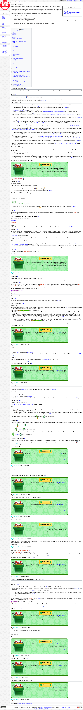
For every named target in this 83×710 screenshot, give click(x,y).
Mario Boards (4, 41)
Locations (3, 18)
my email (60, 167)
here (30, 12)
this (18, 121)
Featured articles (4, 28)
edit (25, 88)
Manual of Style (24, 389)
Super (39, 188)
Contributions (70, 0)
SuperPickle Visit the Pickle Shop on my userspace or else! (34, 106)
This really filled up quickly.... (69, 15)
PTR (46, 586)
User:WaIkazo (13, 222)
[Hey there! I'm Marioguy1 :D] (13, 178)
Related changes (4, 46)
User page (13, 1)
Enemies (3, 22)
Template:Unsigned (34, 20)
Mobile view (46, 708)
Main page (3, 27)
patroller (29, 10)
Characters (3, 17)
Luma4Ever (29, 352)
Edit (23, 1)
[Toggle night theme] (59, 0)
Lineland (39, 311)
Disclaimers (41, 708)
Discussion (18, 1)
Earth (39, 598)
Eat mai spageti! (27, 251)
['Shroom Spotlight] (11, 290)
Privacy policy (64, 707)
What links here (4, 45)
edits (25, 444)
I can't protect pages (17, 124)
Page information (4, 54)
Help (2, 33)
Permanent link (4, 53)
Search (1, 10)
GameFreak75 (18, 149)
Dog (15, 606)
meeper (58, 300)
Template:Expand (22, 550)
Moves (3, 24)
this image (30, 598)
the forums (56, 167)
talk (45, 284)
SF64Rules (42, 284)
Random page (4, 32)
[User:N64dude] (26, 97)
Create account (75, 0)
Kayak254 (29, 396)
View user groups (4, 50)
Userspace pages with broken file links (24, 703)
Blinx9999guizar (14, 235)
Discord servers (4, 42)
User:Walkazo (13, 220)
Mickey (28, 155)
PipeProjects (4, 38)
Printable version (4, 52)
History (28, 1)
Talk (67, 0)
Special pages (4, 51)
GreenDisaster (46, 359)
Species (3, 23)
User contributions (4, 47)
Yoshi (20, 425)
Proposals (3, 37)
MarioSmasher (42, 285)
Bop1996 (42, 100)
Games (3, 16)
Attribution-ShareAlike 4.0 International (46, 707)
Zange (65, 173)
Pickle (22, 425)
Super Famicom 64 (70, 224)
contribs (22, 444)
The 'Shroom (4, 36)
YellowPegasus (17, 552)
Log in (81, 0)
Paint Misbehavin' (43, 394)
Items (2, 19)
